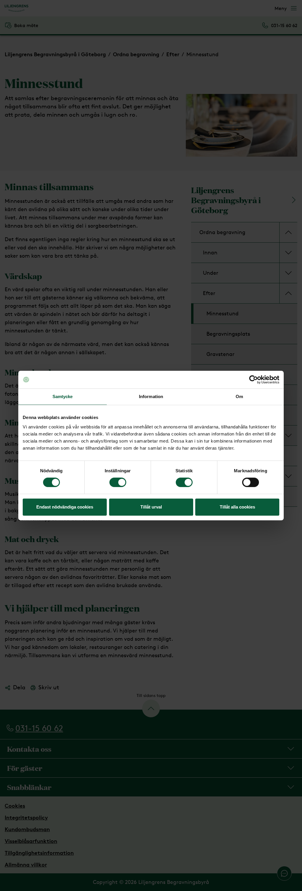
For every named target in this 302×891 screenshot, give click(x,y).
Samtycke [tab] (62, 396)
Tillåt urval (151, 506)
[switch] (117, 482)
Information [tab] (151, 396)
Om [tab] (239, 396)
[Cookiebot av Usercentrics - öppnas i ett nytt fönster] (253, 379)
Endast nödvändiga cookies (64, 506)
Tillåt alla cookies (237, 506)
